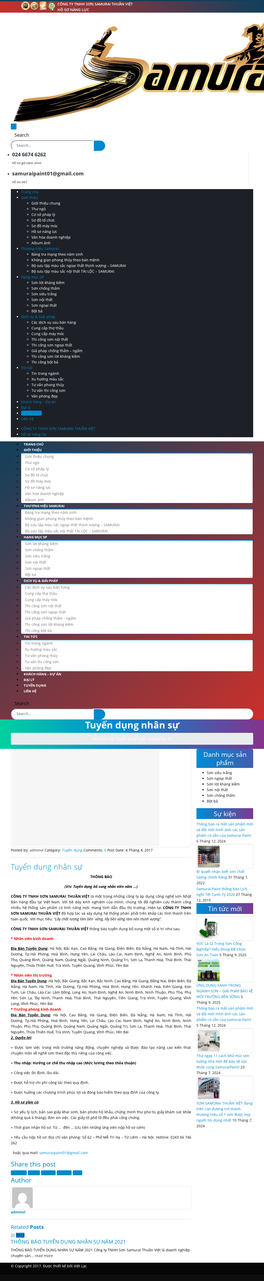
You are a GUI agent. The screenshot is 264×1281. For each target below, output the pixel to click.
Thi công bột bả (44, 362)
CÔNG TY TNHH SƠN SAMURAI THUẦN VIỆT (95, 4)
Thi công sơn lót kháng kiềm (55, 356)
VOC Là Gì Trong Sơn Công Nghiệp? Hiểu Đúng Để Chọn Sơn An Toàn (221, 949)
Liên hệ (27, 418)
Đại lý (26, 407)
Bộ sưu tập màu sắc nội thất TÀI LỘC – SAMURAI (72, 271)
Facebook (19, 1172)
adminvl (18, 1212)
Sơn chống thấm (45, 288)
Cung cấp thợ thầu (47, 328)
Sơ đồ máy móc (44, 225)
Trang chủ (30, 191)
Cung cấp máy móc (47, 333)
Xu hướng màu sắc (47, 379)
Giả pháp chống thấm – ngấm (56, 350)
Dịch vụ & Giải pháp (38, 316)
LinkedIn (48, 1172)
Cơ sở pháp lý (43, 214)
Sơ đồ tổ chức (43, 220)
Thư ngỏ (38, 208)
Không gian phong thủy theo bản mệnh (65, 259)
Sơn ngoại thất (44, 305)
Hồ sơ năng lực (73, 9)
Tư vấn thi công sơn (48, 390)
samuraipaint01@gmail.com (63, 1152)
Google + (64, 1172)
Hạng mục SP (32, 276)
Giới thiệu (29, 197)
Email (77, 1172)
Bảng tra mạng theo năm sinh (57, 254)
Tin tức (27, 367)
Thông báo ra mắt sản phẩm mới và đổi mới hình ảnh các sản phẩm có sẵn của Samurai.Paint (224, 830)
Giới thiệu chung (45, 203)
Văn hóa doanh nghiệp (51, 237)
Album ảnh (41, 242)
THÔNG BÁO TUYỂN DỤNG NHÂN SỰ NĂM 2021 (68, 1241)
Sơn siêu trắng (44, 293)
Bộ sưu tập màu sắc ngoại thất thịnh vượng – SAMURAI (78, 265)
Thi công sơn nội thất (49, 339)
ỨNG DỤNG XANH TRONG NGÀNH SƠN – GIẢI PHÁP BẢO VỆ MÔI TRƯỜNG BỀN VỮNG (224, 991)
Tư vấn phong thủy (47, 384)
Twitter (34, 1172)
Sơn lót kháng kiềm (47, 282)
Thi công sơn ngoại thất (51, 345)
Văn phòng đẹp (44, 396)
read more (44, 1255)
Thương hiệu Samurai (40, 248)
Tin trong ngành (45, 373)
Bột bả (37, 311)
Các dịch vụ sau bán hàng (53, 322)
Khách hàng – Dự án (38, 401)
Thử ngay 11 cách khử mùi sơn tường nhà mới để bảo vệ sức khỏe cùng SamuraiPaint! (222, 1061)
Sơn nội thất (42, 299)
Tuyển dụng (31, 413)
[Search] (99, 146)
